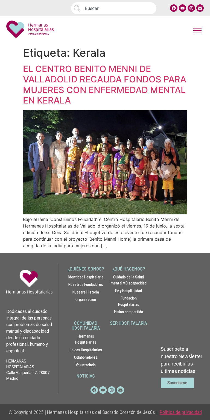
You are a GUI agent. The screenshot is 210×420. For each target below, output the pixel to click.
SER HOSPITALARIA (128, 323)
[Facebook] (173, 8)
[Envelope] (200, 8)
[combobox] (113, 8)
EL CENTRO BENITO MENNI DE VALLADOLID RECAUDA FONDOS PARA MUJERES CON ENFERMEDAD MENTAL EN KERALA (104, 85)
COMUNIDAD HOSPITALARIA (86, 325)
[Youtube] (182, 8)
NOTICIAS (86, 376)
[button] (197, 30)
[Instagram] (191, 8)
